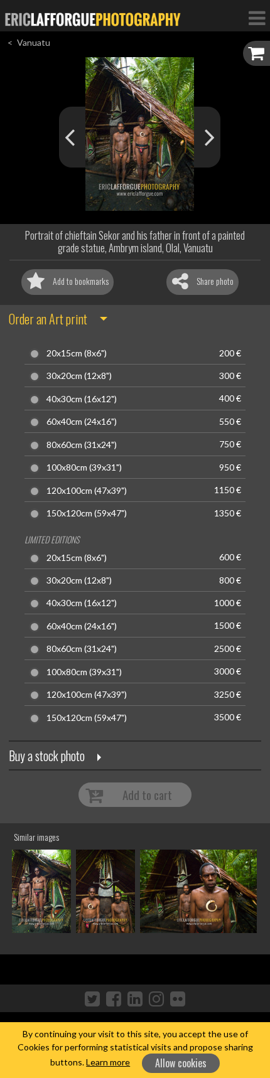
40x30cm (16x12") (81, 399)
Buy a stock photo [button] (47, 755)
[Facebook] (113, 998)
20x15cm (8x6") (76, 353)
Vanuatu (33, 42)
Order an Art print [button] (48, 318)
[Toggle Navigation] (257, 17)
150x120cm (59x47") (86, 513)
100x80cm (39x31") (84, 467)
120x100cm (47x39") (86, 491)
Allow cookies (181, 1062)
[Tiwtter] (92, 998)
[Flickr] (177, 998)
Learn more (108, 1062)
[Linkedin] (135, 998)
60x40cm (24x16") (81, 422)
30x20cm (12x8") (79, 376)
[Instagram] (156, 998)
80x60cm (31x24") (81, 445)
